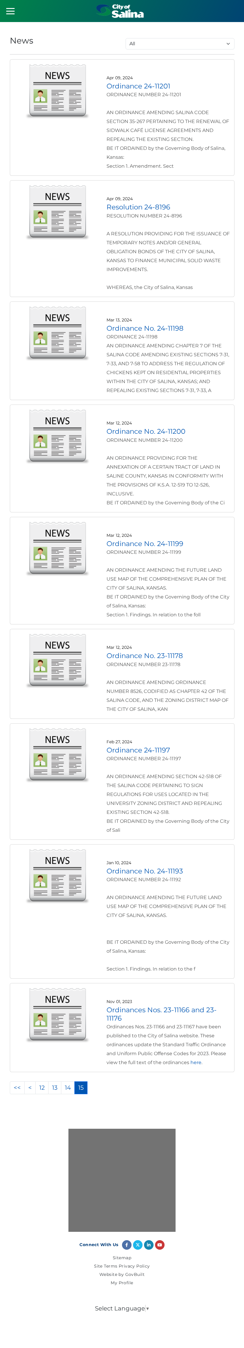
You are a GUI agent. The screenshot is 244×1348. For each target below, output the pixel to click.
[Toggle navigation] (10, 11)
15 (81, 1087)
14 (68, 1087)
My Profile (122, 1283)
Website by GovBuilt (122, 1274)
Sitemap (122, 1258)
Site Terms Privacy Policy (122, 1266)
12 (42, 1087)
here (195, 1062)
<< (17, 1087)
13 (54, 1087)
